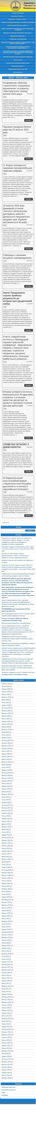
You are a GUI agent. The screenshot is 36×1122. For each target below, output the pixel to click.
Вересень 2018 (6, 937)
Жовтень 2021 (6, 840)
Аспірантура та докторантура (18, 39)
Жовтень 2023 (6, 775)
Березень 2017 (6, 986)
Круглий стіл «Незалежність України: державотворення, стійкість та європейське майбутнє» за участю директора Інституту (15, 555)
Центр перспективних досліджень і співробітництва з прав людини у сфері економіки (17, 43)
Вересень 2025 (6, 713)
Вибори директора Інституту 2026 (17, 69)
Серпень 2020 (6, 878)
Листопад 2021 (6, 837)
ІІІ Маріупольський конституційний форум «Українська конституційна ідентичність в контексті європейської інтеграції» (17, 483)
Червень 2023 (6, 786)
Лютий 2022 (5, 829)
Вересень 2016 (6, 1002)
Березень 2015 (6, 1051)
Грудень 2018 (6, 929)
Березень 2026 (6, 697)
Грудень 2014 (6, 1056)
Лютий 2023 (5, 797)
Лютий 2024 (5, 764)
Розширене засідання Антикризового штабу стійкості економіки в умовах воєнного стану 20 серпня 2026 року (18, 549)
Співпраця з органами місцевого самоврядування (17, 256)
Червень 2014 (6, 1070)
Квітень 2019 (6, 918)
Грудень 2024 (6, 737)
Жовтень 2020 (6, 872)
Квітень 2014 (6, 1075)
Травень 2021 (6, 854)
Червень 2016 (6, 1010)
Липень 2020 (6, 881)
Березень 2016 (6, 1018)
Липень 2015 (6, 1040)
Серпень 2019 (6, 908)
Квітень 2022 (6, 824)
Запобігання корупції (17, 66)
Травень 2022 (6, 821)
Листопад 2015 (6, 1029)
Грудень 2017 (6, 962)
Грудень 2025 (6, 705)
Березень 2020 (6, 889)
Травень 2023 (6, 789)
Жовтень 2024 (6, 743)
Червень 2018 (6, 945)
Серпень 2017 (6, 972)
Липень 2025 (6, 718)
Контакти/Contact (18, 72)
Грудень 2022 (6, 802)
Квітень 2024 (6, 759)
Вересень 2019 (6, 905)
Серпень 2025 (6, 716)
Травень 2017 (6, 980)
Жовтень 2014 (6, 1061)
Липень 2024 (6, 751)
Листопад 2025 (6, 708)
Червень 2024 (6, 754)
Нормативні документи (9, 1090)
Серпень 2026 (6, 683)
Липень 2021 (6, 848)
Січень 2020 (5, 894)
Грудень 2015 (6, 1026)
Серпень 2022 (6, 813)
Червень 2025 (6, 721)
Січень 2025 (5, 735)
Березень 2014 (6, 1078)
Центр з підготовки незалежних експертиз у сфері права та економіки (18, 29)
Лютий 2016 (5, 1021)
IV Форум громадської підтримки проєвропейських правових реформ (17, 168)
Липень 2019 (6, 910)
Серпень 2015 (6, 1037)
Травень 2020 (6, 883)
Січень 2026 (5, 702)
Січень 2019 (5, 926)
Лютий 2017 (5, 989)
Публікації (5, 1095)
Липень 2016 (6, 1007)
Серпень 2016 (6, 1005)
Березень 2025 (6, 729)
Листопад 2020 (6, 870)
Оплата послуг (18, 60)
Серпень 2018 (6, 940)
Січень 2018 (5, 959)
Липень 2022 (6, 816)
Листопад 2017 (6, 964)
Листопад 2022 (6, 805)
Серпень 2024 (6, 748)
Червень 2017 (6, 978)
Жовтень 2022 (6, 808)
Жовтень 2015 (6, 1032)
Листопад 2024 (6, 740)
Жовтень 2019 (6, 902)
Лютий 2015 (5, 1053)
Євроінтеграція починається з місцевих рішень (16, 623)
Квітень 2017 (6, 983)
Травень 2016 (6, 1013)
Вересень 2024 (6, 745)
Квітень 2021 (6, 856)
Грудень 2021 (6, 835)
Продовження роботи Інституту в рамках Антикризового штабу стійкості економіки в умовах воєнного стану (17, 638)
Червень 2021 (6, 851)
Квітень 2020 (6, 886)
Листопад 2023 (6, 772)
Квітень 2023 (6, 791)
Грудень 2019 (6, 897)
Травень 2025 (6, 724)
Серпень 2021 (6, 845)
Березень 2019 (6, 921)
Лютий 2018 (5, 956)
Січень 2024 (5, 767)
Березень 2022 (6, 827)
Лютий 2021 (5, 862)
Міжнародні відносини (8, 1087)
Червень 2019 (6, 913)
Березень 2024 (6, 762)
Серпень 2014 (6, 1067)
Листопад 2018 (6, 932)
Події (4, 97)
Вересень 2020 (6, 875)
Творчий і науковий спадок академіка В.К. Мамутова (18, 57)
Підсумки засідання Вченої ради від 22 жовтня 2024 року (17, 129)
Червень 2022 (6, 818)
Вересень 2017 (6, 970)
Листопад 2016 (6, 997)
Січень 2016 (5, 1024)
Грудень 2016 (6, 994)
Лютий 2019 (5, 924)
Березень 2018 (6, 953)
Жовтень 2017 (6, 967)
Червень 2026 (6, 689)
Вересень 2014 (6, 1064)
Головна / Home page (18, 13)
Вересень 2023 (6, 778)
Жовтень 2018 (6, 935)
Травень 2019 (6, 916)
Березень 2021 (6, 859)
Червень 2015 (6, 1043)
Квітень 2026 (6, 694)
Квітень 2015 (6, 1048)
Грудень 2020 (6, 867)
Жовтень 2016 (6, 999)
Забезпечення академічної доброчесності (18, 63)
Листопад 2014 (6, 1059)
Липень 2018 (6, 943)
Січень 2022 (5, 832)
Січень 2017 (5, 991)
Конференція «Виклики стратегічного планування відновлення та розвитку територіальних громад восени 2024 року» (16, 88)
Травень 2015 (6, 1045)
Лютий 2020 (5, 891)
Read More (29, 120)
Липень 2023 (6, 783)
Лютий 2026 (5, 700)
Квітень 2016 (6, 1016)
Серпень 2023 (6, 781)
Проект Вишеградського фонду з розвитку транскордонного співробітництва (18, 47)
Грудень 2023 (6, 770)
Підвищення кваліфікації (17, 36)
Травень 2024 (6, 756)
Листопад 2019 (6, 899)
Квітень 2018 (6, 951)
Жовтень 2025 (6, 710)
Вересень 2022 (6, 810)
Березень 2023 (6, 794)
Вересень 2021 (6, 843)
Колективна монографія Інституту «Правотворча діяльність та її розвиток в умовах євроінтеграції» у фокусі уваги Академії (17, 667)
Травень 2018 (6, 948)
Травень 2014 (6, 1072)
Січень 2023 (5, 800)
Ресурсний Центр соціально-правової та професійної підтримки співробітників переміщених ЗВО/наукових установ (18, 52)
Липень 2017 (6, 975)
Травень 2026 (6, 691)
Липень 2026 (6, 686)
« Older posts (5, 522)
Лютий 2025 (5, 732)
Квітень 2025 (6, 727)
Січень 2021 (5, 864)
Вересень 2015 (6, 1034)
